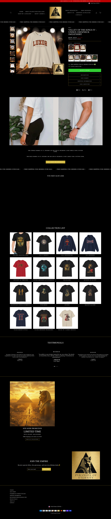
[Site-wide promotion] (32, 403)
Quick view (21, 211)
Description (85, 75)
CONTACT (79, 14)
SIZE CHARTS (85, 78)
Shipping (70, 38)
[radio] (71, 48)
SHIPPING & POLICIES (83, 12)
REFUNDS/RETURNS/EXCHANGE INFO (18, 497)
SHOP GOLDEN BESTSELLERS (35, 11)
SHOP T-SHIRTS (40, 13)
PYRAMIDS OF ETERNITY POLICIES (18, 493)
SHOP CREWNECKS (71, 10)
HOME (21, 11)
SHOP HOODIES (86, 10)
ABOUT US (70, 12)
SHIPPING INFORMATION (15, 495)
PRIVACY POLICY (14, 499)
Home (69, 27)
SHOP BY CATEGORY (25, 13)
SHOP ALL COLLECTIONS (32, 439)
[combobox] (21, 214)
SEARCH (12, 490)
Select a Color (73, 53)
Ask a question (85, 84)
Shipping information (85, 81)
